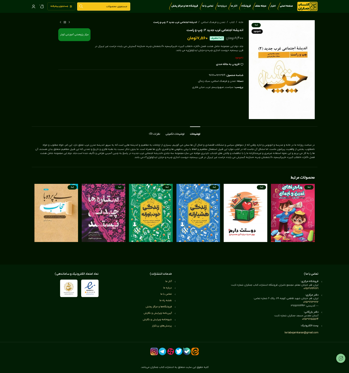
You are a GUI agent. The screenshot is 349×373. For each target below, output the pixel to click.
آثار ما (168, 281)
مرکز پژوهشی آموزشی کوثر (74, 34)
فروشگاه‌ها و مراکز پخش (159, 306)
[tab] (195, 132)
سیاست (229, 87)
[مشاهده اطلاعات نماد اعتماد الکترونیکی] (90, 288)
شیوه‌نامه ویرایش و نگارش (157, 319)
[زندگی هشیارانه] (198, 220)
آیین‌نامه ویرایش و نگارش (158, 313)
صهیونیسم (218, 87)
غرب (208, 87)
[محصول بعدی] (60, 22)
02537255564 (310, 319)
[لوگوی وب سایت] (307, 6)
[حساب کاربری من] (33, 6)
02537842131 (311, 288)
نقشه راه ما (166, 300)
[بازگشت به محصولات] (65, 22)
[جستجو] (81, 6)
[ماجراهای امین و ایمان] (293, 220)
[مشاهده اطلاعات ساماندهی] (68, 288)
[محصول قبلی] (69, 22)
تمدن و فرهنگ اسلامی (213, 22)
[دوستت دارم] (245, 220)
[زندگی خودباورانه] (151, 220)
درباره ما (167, 288)
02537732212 (310, 302)
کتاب (231, 22)
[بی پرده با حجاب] (56, 220)
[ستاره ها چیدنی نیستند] (103, 220)
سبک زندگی (204, 81)
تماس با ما (166, 294)
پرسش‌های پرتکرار (162, 325)
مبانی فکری (198, 87)
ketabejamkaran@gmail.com (301, 332)
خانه (241, 22)
